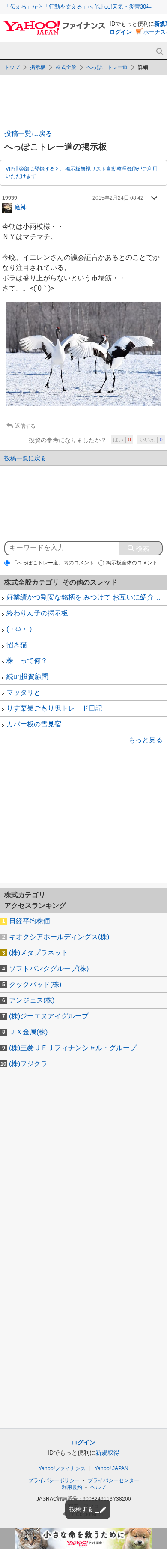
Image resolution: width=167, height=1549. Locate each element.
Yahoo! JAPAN (111, 1468)
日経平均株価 (29, 921)
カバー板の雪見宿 (33, 724)
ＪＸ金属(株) (28, 1032)
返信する (25, 426)
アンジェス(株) (31, 1000)
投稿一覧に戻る (28, 133)
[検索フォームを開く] (159, 51)
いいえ (151, 440)
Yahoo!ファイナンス (62, 1468)
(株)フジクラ (28, 1063)
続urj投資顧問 (27, 676)
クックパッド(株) (35, 984)
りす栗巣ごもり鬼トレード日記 (54, 708)
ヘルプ (98, 1487)
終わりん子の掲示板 (37, 613)
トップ (12, 67)
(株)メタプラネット (38, 952)
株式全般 (66, 67)
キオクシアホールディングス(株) (59, 936)
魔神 (21, 207)
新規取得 (107, 1452)
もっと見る (145, 740)
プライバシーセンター (113, 1480)
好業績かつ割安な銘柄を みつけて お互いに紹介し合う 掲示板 (86, 597)
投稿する (81, 1509)
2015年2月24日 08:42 (117, 198)
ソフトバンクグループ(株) (49, 968)
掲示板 (37, 67)
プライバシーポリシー (54, 1480)
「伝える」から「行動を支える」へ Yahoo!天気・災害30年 (78, 6)
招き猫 (16, 644)
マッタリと (23, 692)
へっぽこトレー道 (107, 67)
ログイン (121, 32)
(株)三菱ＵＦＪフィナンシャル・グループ (73, 1047)
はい (122, 440)
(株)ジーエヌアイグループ (49, 1016)
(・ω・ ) (19, 629)
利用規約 (72, 1487)
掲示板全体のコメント (132, 563)
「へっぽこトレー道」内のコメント (53, 563)
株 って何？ (27, 660)
